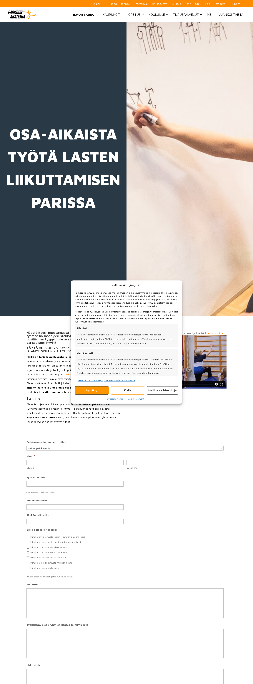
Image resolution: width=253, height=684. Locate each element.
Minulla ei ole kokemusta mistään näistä (51, 562)
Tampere (219, 3)
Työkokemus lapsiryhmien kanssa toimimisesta (58, 624)
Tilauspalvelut (186, 14)
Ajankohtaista (231, 14)
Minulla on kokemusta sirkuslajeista (48, 552)
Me (209, 14)
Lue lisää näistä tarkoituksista (119, 380)
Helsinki (96, 3)
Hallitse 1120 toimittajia (90, 380)
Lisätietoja (33, 665)
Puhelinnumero (37, 500)
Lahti (188, 3)
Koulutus (33, 584)
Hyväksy (91, 390)
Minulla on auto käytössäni (44, 568)
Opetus (134, 14)
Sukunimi (132, 468)
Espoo (113, 3)
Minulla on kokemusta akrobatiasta (48, 547)
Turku (233, 3)
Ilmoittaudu (83, 14)
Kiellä (127, 390)
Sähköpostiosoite (39, 515)
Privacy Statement (134, 398)
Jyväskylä (141, 3)
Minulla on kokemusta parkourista (48, 557)
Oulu (198, 3)
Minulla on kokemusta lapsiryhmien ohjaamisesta (56, 542)
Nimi (30, 456)
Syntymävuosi (37, 477)
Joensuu (126, 3)
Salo (207, 3)
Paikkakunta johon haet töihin (46, 441)
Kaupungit (111, 14)
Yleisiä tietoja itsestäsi (42, 529)
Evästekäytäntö (115, 398)
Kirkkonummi (159, 3)
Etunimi (31, 468)
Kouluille (157, 14)
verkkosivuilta (215, 333)
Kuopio (176, 3)
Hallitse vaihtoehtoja (162, 390)
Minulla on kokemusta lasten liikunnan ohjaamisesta (57, 536)
